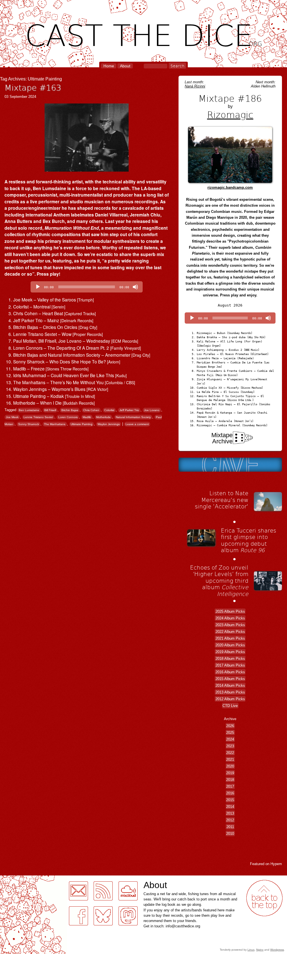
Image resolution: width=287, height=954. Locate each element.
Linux (250, 949)
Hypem (276, 864)
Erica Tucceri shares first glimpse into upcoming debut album (248, 540)
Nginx (259, 949)
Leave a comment (137, 424)
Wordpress (277, 949)
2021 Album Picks (230, 638)
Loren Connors (68, 417)
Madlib (87, 417)
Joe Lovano (151, 410)
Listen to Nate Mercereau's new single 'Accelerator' (221, 499)
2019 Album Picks (230, 651)
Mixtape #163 (32, 87)
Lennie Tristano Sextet (38, 417)
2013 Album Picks (230, 692)
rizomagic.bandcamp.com (230, 187)
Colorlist (109, 410)
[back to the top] (264, 898)
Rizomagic (230, 114)
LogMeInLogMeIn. (18, 878)
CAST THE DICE (143, 33)
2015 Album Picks (230, 678)
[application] (87, 286)
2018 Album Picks (230, 658)
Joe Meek (12, 417)
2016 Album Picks (230, 672)
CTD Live (230, 705)
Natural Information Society (133, 417)
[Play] (38, 287)
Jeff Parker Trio (129, 410)
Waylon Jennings (109, 424)
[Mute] (135, 287)
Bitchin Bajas (69, 410)
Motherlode (103, 417)
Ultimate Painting (81, 424)
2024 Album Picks (230, 618)
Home (108, 66)
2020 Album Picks (230, 645)
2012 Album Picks (230, 699)
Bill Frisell (50, 410)
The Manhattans (54, 424)
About (125, 66)
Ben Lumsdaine (29, 410)
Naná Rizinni (195, 86)
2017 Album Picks (230, 665)
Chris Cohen (91, 410)
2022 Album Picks (230, 631)
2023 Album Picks (230, 625)
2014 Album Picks (230, 685)
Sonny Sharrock (28, 424)
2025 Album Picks (230, 611)
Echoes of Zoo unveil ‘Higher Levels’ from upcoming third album (219, 580)
